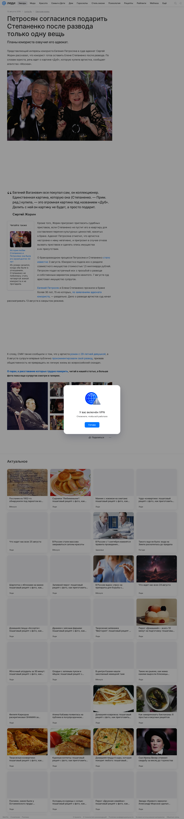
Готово (92, 424)
